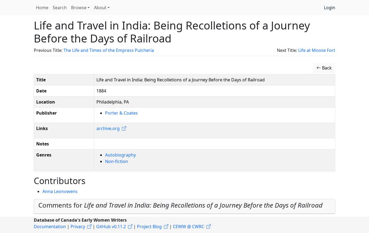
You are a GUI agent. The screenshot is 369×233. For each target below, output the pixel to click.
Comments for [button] (180, 205)
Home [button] (42, 8)
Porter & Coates (121, 113)
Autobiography (120, 155)
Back (326, 68)
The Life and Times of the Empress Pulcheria (108, 50)
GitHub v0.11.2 (111, 226)
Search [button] (60, 8)
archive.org (108, 128)
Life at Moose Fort (316, 50)
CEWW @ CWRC (188, 226)
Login (329, 8)
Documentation (50, 226)
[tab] (184, 206)
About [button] (100, 8)
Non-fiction (116, 161)
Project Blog (149, 226)
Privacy (78, 226)
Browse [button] (78, 8)
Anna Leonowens (60, 191)
